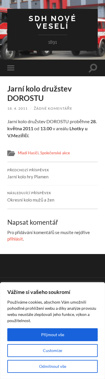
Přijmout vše (52, 334)
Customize (52, 350)
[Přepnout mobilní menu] (12, 68)
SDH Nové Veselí (53, 22)
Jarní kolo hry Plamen (28, 174)
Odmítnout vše (52, 366)
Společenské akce (55, 152)
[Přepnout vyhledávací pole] (93, 68)
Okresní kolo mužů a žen (30, 196)
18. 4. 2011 (17, 108)
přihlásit (15, 238)
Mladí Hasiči (28, 152)
